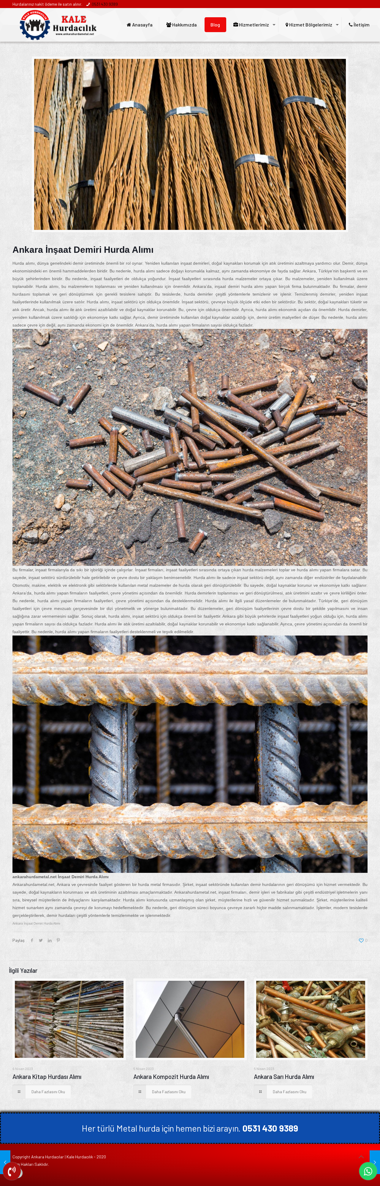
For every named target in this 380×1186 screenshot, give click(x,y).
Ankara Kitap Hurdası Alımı (46, 1076)
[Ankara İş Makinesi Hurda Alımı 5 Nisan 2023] (375, 1162)
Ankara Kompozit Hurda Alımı (171, 1076)
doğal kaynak (213, 317)
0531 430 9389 (105, 4)
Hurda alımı (23, 263)
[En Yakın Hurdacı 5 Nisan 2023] (5, 1162)
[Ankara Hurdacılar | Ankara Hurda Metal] (58, 24)
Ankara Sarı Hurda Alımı (284, 1076)
